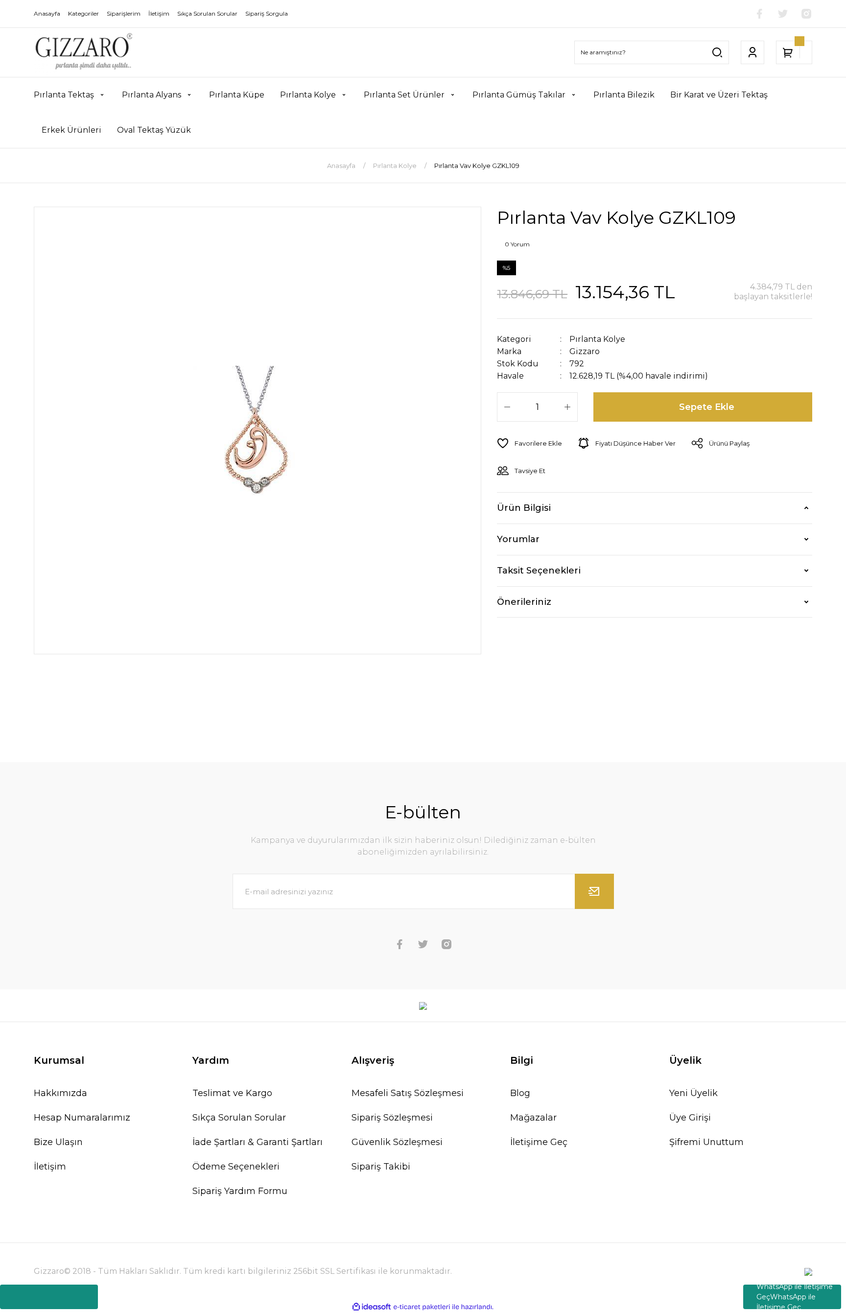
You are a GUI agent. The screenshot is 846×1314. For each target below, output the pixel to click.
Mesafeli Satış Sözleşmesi (408, 1093)
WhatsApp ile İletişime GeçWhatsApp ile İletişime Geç (794, 1297)
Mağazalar (533, 1117)
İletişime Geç (538, 1142)
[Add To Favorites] (529, 443)
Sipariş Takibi (381, 1166)
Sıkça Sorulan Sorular (239, 1117)
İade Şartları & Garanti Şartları (257, 1142)
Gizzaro (584, 351)
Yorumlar (518, 539)
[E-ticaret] (421, 1307)
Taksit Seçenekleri (539, 570)
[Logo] (83, 52)
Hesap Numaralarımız (82, 1117)
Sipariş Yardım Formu (239, 1191)
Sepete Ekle (706, 407)
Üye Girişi (690, 1117)
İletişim (50, 1166)
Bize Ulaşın (58, 1142)
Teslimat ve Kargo (232, 1093)
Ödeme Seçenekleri (236, 1166)
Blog (520, 1093)
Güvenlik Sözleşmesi (397, 1142)
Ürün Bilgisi (524, 507)
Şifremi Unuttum (706, 1142)
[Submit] (594, 891)
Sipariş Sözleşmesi (392, 1117)
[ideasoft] (371, 1307)
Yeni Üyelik (693, 1093)
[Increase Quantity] (567, 407)
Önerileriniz (524, 602)
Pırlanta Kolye (597, 339)
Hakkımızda (60, 1093)
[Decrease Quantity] (507, 407)
